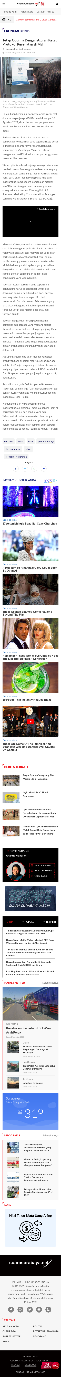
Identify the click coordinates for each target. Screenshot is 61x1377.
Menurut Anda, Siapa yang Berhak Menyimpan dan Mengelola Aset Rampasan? (38, 1162)
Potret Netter (12, 1336)
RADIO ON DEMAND (43, 871)
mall (30, 441)
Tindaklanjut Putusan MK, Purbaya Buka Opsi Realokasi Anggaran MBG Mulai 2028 (30, 932)
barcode (8, 441)
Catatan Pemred (45, 11)
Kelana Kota (27, 11)
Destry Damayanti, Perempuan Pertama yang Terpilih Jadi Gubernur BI (37, 1147)
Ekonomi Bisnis (16, 31)
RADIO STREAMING (43, 865)
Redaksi (15, 1364)
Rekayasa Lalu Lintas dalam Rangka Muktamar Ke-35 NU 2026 (39, 1192)
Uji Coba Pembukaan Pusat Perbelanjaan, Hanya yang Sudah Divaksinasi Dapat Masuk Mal (40, 813)
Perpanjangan (13, 449)
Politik (37, 1326)
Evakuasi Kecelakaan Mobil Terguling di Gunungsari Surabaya (37, 1049)
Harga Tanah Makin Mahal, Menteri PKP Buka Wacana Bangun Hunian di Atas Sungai (30, 942)
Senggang (39, 1336)
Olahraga (9, 1331)
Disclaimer (30, 1364)
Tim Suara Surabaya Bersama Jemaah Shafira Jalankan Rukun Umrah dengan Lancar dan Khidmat (29, 952)
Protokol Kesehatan (16, 456)
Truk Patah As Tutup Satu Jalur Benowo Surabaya (39, 1067)
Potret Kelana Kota (46, 1331)
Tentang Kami (10, 11)
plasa (28, 449)
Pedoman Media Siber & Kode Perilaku (30, 1360)
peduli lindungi (46, 441)
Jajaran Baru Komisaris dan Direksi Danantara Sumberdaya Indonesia (38, 1177)
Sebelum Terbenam (33, 1082)
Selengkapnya (50, 982)
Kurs (6, 1341)
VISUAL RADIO (41, 876)
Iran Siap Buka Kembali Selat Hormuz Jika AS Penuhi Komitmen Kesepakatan (30, 973)
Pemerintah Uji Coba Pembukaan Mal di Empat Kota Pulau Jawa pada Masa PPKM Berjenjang (40, 830)
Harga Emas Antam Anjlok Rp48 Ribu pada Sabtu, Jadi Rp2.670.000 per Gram (28, 963)
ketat (20, 441)
